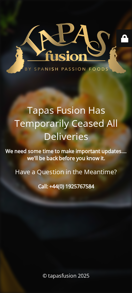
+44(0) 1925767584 (71, 186)
